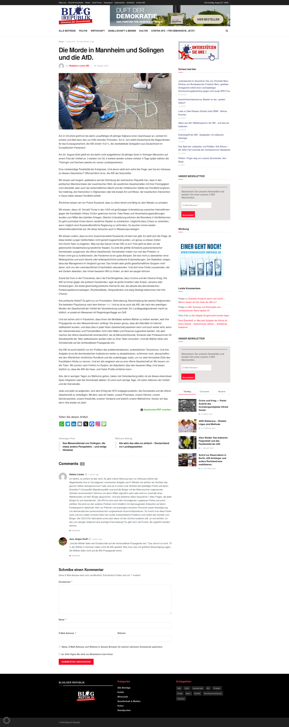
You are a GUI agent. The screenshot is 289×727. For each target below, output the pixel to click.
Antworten (76, 530)
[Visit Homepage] (75, 15)
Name (63, 619)
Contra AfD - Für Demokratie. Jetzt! (80, 41)
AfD (179, 688)
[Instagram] (98, 424)
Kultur (143, 30)
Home (61, 41)
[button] (6, 720)
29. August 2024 (101, 65)
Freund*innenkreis (75, 2)
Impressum (108, 2)
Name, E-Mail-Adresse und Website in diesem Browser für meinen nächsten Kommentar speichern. (112, 646)
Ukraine (181, 698)
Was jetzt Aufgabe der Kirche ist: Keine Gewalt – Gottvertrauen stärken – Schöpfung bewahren (203, 324)
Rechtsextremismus (213, 693)
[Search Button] (227, 30)
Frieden (217, 688)
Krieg (180, 693)
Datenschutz (120, 2)
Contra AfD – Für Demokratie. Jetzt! (173, 30)
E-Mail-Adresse (67, 633)
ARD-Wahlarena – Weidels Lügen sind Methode (212, 422)
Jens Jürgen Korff (78, 538)
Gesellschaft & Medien (122, 30)
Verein (87, 2)
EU (208, 688)
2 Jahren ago (93, 474)
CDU (187, 688)
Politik (83, 30)
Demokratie (198, 688)
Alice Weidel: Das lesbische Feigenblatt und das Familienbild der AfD (213, 441)
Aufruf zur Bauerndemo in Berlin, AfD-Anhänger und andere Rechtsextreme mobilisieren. (212, 459)
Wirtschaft (98, 30)
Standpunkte (124, 710)
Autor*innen (97, 2)
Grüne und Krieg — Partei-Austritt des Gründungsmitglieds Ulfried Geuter (213, 405)
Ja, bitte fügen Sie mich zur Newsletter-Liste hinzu (87, 654)
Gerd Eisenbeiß (185, 320)
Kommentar (66, 581)
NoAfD (197, 693)
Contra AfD (140, 2)
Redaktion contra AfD (79, 65)
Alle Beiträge (67, 30)
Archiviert (130, 2)
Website (121, 633)
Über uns (62, 2)
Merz (188, 693)
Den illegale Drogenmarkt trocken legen (210, 315)
